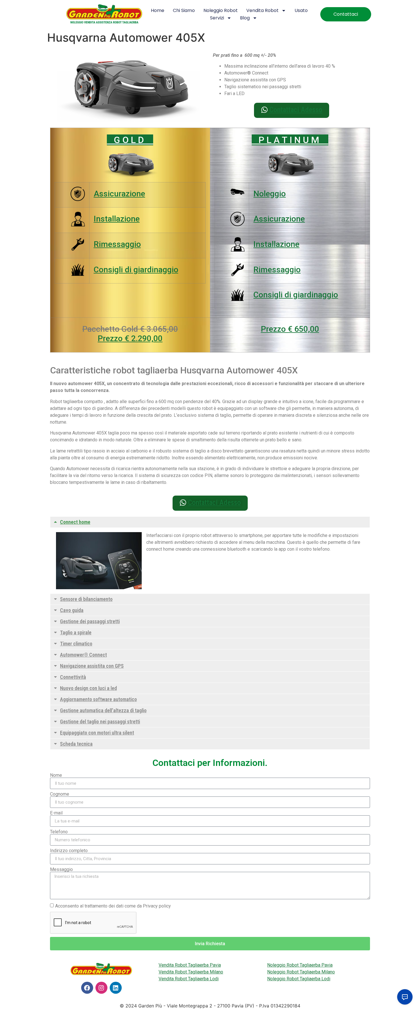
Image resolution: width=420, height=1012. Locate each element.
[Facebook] (87, 988)
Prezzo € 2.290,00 (130, 338)
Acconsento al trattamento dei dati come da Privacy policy (113, 906)
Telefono (59, 832)
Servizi (217, 18)
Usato (301, 10)
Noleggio (269, 193)
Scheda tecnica (76, 744)
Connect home (75, 522)
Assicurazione (119, 193)
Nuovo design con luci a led (88, 688)
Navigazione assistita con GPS (92, 666)
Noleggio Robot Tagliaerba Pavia (300, 965)
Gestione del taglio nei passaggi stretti (100, 722)
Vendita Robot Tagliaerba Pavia (190, 965)
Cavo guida (71, 610)
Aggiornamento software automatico (98, 699)
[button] (210, 522)
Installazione (117, 219)
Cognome (59, 794)
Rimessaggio (117, 244)
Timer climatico (76, 644)
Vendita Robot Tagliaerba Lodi (189, 978)
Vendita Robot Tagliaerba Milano (191, 972)
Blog (245, 18)
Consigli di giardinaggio (136, 269)
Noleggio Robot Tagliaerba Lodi (298, 978)
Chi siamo (184, 10)
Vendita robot (262, 10)
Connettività (73, 677)
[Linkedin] (116, 988)
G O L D (130, 139)
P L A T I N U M (290, 139)
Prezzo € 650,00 (290, 329)
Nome (56, 775)
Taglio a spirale (75, 632)
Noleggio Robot (220, 10)
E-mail (56, 813)
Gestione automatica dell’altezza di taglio (103, 710)
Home (157, 10)
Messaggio (61, 869)
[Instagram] (101, 988)
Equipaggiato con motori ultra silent (97, 733)
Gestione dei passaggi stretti (90, 621)
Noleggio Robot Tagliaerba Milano (301, 972)
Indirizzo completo (69, 850)
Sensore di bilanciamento (86, 599)
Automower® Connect (83, 655)
